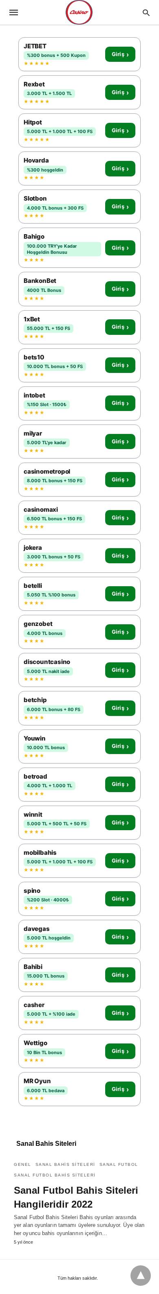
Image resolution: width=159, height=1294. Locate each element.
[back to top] (140, 1275)
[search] (146, 12)
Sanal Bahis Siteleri (65, 1164)
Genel (22, 1164)
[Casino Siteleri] (79, 12)
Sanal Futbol (118, 1164)
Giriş (120, 54)
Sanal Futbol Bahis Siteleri (55, 1175)
